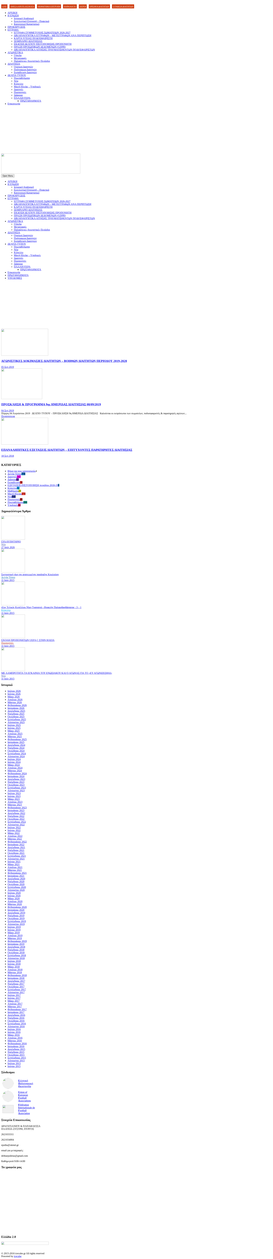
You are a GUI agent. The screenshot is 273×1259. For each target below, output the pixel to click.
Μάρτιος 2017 (15, 1006)
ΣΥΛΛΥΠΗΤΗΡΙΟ (11, 541)
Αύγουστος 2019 (16, 924)
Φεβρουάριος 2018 (17, 975)
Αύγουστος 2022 (16, 824)
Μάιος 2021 (14, 864)
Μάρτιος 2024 (15, 770)
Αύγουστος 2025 (16, 722)
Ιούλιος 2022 (14, 827)
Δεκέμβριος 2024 (16, 745)
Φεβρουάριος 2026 (17, 705)
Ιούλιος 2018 (14, 961)
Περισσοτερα (8, 416)
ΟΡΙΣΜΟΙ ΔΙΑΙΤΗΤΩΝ (99, 6)
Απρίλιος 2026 (15, 699)
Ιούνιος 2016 (14, 1032)
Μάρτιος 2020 (15, 904)
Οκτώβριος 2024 (16, 750)
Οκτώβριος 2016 (16, 1020)
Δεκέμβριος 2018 (16, 947)
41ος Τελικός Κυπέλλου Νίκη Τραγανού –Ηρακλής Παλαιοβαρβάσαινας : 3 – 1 (41, 607)
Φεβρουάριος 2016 (17, 1043)
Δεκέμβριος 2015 (16, 1049)
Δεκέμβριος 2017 (16, 981)
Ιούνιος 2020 (14, 895)
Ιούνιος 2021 (14, 861)
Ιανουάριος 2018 (16, 978)
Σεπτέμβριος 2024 (17, 753)
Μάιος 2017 (14, 1001)
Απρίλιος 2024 (15, 767)
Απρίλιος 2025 (15, 733)
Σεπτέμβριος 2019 (17, 921)
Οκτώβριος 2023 (16, 784)
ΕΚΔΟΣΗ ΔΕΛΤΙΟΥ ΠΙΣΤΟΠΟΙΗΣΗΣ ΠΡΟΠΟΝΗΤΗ (43, 44)
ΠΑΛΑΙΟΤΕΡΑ (22, 98)
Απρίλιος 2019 (15, 935)
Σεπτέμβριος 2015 (17, 1057)
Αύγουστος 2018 (16, 958)
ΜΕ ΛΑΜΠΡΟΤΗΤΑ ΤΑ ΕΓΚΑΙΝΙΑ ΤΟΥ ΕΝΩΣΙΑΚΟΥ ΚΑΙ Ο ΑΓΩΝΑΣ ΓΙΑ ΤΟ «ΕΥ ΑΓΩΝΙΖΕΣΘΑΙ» (56, 673)
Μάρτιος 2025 (15, 736)
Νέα (16, 81)
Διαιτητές (18, 89)
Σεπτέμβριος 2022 (17, 821)
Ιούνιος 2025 (14, 728)
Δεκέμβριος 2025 (16, 711)
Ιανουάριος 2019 (16, 944)
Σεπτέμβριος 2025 (17, 719)
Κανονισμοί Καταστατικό (26, 24)
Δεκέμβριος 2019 (16, 912)
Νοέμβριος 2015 (16, 1052)
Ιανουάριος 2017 (16, 1012)
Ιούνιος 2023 (14, 796)
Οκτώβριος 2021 (16, 853)
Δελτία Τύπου (14, 474)
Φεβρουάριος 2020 (17, 907)
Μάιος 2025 (14, 730)
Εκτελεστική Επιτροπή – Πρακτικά (31, 21)
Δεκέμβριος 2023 (16, 779)
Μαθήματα (13, 491)
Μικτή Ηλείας (15, 493)
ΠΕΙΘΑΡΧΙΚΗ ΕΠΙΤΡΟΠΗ (49, 6)
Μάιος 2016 (14, 1035)
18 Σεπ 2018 (7, 456)
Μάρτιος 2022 (15, 838)
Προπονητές (20, 92)
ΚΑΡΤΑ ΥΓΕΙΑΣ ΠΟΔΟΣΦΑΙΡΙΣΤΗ (33, 38)
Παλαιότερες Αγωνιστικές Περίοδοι (32, 61)
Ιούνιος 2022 (14, 830)
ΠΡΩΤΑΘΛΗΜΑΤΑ (30, 100)
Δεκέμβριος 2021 (16, 847)
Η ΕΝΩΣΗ (13, 15)
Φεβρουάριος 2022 (17, 841)
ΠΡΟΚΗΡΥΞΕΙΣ (16, 27)
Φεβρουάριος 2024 (17, 773)
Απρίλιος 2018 (15, 969)
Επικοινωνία (14, 103)
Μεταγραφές (20, 58)
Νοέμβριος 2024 (16, 748)
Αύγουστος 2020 (16, 890)
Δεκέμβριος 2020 (16, 878)
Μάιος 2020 (14, 898)
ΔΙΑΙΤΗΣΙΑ (14, 64)
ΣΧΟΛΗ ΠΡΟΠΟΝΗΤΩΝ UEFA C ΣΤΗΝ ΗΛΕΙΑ (28, 640)
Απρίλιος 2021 (15, 867)
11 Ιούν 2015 (7, 580)
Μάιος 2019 (14, 932)
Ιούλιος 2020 (14, 893)
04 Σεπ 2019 (7, 410)
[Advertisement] (136, 130)
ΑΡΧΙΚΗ (12, 12)
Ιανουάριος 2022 (16, 844)
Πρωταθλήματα (22, 78)
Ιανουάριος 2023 (16, 810)
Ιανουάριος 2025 (16, 742)
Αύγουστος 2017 (16, 992)
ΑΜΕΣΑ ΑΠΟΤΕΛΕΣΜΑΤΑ (22, 6)
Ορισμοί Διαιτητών (23, 66)
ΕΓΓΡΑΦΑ (13, 29)
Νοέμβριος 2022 (16, 816)
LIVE (4, 6)
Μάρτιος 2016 (15, 1040)
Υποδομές (13, 505)
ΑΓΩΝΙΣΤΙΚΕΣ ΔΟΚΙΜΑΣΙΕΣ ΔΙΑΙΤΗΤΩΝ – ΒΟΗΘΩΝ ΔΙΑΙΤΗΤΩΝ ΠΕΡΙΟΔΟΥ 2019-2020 (64, 361)
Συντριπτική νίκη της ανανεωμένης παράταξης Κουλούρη (30, 574)
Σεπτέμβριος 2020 (17, 887)
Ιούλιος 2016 (14, 1029)
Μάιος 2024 (14, 765)
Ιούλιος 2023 (14, 793)
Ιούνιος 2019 (14, 929)
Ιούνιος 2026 (14, 694)
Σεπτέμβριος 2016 (17, 1023)
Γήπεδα (17, 55)
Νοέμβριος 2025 (16, 713)
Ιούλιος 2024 (14, 759)
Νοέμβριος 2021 (16, 850)
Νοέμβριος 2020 (16, 881)
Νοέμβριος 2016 (16, 1018)
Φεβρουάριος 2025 (17, 739)
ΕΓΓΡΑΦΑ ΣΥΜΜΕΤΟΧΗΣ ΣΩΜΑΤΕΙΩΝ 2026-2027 (42, 32)
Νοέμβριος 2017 (16, 983)
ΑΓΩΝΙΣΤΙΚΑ (15, 52)
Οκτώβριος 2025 (16, 716)
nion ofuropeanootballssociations (24, 1096)
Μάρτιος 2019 (15, 938)
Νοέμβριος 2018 (16, 949)
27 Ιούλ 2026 (8, 547)
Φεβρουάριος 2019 (17, 941)
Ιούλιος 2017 (14, 995)
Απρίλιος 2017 (15, 1003)
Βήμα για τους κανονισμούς (22, 471)
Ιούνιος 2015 (14, 1066)
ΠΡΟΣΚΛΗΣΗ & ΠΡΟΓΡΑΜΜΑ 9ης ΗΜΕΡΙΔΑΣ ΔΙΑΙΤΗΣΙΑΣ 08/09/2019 (51, 404)
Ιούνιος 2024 (14, 762)
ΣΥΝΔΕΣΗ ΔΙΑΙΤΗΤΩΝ (123, 6)
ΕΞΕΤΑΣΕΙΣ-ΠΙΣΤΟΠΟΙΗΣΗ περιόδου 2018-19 (33, 485)
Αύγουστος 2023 (16, 790)
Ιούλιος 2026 (14, 691)
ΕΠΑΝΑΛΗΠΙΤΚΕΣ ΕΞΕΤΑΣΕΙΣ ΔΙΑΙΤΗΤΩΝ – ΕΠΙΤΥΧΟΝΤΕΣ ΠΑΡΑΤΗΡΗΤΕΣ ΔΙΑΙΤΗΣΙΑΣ (66, 450)
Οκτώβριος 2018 (16, 952)
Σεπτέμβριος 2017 (17, 989)
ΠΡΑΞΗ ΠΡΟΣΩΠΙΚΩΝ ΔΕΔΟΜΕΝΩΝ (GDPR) (40, 46)
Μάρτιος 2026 (15, 702)
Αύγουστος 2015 (16, 1060)
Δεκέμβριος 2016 (16, 1015)
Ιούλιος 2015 (14, 1063)
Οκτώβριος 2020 (16, 884)
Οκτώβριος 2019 (16, 918)
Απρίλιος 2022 (15, 836)
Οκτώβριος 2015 (16, 1055)
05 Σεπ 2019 (7, 367)
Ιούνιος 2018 (14, 964)
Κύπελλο (18, 83)
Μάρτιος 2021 (15, 870)
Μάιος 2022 (14, 833)
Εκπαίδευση (14, 482)
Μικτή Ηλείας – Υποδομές (27, 86)
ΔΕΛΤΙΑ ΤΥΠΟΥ (17, 75)
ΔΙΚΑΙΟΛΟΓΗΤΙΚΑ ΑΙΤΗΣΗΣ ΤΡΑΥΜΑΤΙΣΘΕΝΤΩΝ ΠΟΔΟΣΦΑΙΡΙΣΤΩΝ (54, 49)
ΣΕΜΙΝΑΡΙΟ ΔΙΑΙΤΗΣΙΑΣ (28, 41)
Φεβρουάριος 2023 (17, 807)
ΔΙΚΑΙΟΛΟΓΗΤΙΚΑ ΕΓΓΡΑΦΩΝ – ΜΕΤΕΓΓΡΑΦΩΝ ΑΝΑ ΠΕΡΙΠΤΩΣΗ (52, 35)
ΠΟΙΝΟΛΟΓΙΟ (70, 6)
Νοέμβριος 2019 (16, 915)
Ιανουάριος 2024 (16, 776)
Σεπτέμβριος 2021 (17, 856)
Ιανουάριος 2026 (16, 708)
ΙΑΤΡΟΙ (83, 6)
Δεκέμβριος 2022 (16, 813)
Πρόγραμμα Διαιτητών (25, 69)
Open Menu (8, 176)
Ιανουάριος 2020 (16, 910)
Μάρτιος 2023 (15, 804)
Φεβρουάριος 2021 (17, 873)
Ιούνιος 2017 (14, 998)
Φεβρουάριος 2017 (17, 1009)
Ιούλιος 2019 (14, 927)
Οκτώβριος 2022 (16, 819)
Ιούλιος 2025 (14, 725)
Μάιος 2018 (14, 966)
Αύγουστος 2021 (16, 858)
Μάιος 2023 (14, 799)
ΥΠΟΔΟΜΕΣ (15, 278)
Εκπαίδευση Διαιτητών (25, 72)
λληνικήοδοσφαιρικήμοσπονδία (25, 1083)
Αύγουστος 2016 (16, 1026)
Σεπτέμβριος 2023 (17, 787)
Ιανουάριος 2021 (16, 875)
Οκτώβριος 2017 (16, 986)
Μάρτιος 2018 (15, 972)
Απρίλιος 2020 (15, 901)
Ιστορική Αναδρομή (24, 18)
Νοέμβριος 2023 (16, 782)
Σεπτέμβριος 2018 (17, 955)
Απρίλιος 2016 (15, 1037)
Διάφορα (18, 95)
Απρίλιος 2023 (15, 802)
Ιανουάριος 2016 (16, 1046)
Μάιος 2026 (14, 696)
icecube (17, 1256)
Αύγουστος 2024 (16, 756)
